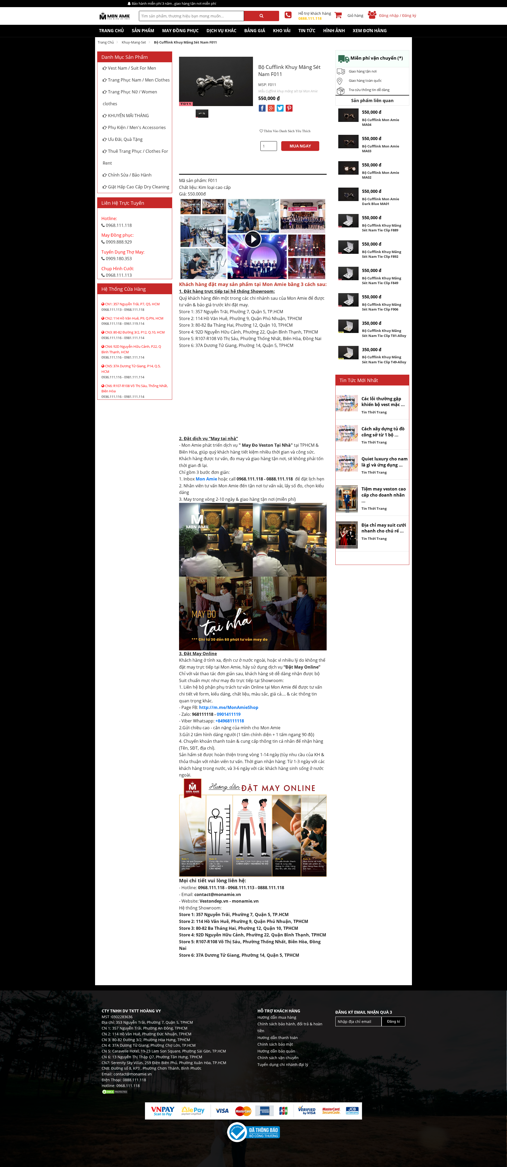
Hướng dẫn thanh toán (277, 1037)
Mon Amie (206, 479)
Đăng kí (393, 1021)
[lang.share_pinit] (289, 108)
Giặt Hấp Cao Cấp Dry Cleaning (138, 187)
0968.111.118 (116, 222)
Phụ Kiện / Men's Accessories (136, 127)
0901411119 (229, 714)
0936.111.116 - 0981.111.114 (133, 335)
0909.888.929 (117, 238)
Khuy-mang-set (134, 42)
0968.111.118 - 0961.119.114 (132, 321)
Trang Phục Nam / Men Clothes (138, 80)
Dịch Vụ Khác (221, 31)
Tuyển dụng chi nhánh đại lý (282, 1064)
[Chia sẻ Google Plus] (271, 108)
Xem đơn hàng (370, 31)
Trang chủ (106, 42)
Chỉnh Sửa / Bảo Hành (129, 175)
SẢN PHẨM (143, 31)
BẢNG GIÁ (254, 31)
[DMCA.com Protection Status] (115, 1091)
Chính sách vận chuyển (278, 1057)
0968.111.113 (117, 272)
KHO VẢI (281, 31)
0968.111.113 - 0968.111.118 (130, 307)
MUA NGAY (300, 146)
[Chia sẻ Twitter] (280, 108)
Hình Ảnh (334, 31)
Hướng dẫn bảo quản (276, 1051)
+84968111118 (229, 721)
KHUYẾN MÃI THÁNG (128, 115)
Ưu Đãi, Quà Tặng (125, 139)
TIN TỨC (306, 31)
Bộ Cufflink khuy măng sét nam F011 (185, 42)
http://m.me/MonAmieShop (228, 707)
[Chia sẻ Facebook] (262, 108)
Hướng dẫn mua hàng (276, 1017)
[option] (202, 114)
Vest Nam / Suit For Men (131, 68)
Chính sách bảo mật (275, 1044)
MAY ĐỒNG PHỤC (180, 31)
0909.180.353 (122, 255)
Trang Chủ (111, 31)
